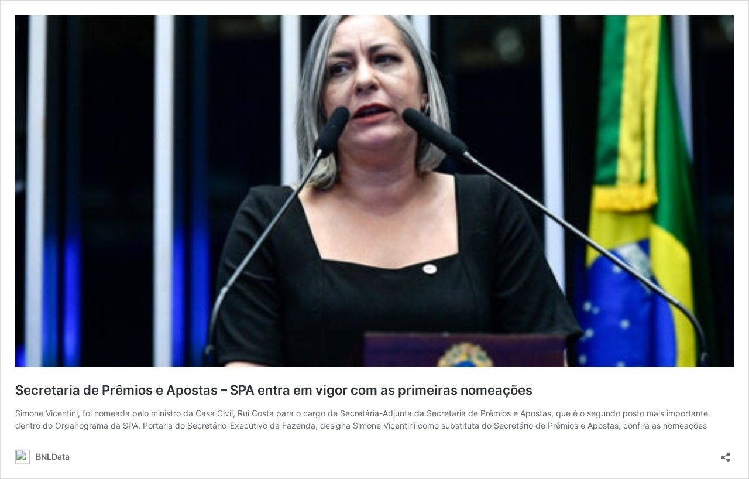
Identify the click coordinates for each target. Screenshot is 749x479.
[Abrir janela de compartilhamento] (725, 453)
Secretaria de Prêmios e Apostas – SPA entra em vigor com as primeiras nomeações (273, 390)
